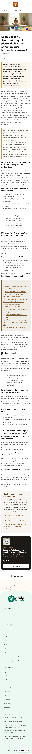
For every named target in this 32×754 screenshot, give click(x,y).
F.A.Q (5, 637)
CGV (5, 621)
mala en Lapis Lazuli (21, 361)
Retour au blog (17, 576)
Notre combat (8, 649)
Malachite (7, 703)
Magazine (10, 10)
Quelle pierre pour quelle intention (15, 661)
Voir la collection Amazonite (15, 327)
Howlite (6, 680)
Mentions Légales (9, 645)
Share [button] (5, 58)
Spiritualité (18, 10)
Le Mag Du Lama (9, 641)
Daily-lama (9, 748)
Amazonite (5, 241)
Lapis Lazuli (24, 173)
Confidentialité (8, 625)
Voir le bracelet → (16, 566)
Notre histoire (8, 653)
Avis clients (7, 617)
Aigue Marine (8, 672)
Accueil (4, 10)
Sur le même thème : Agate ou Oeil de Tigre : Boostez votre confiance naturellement (14, 294)
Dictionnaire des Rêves (11, 633)
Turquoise (7, 707)
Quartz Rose (7, 699)
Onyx (5, 695)
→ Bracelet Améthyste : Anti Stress (15, 521)
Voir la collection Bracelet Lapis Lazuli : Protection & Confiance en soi (15, 322)
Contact (6, 629)
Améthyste (7, 676)
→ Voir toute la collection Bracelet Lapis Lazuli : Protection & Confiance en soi (15, 526)
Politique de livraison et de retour (14, 656)
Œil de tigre (7, 691)
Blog (5, 613)
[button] (4, 4)
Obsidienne (7, 687)
